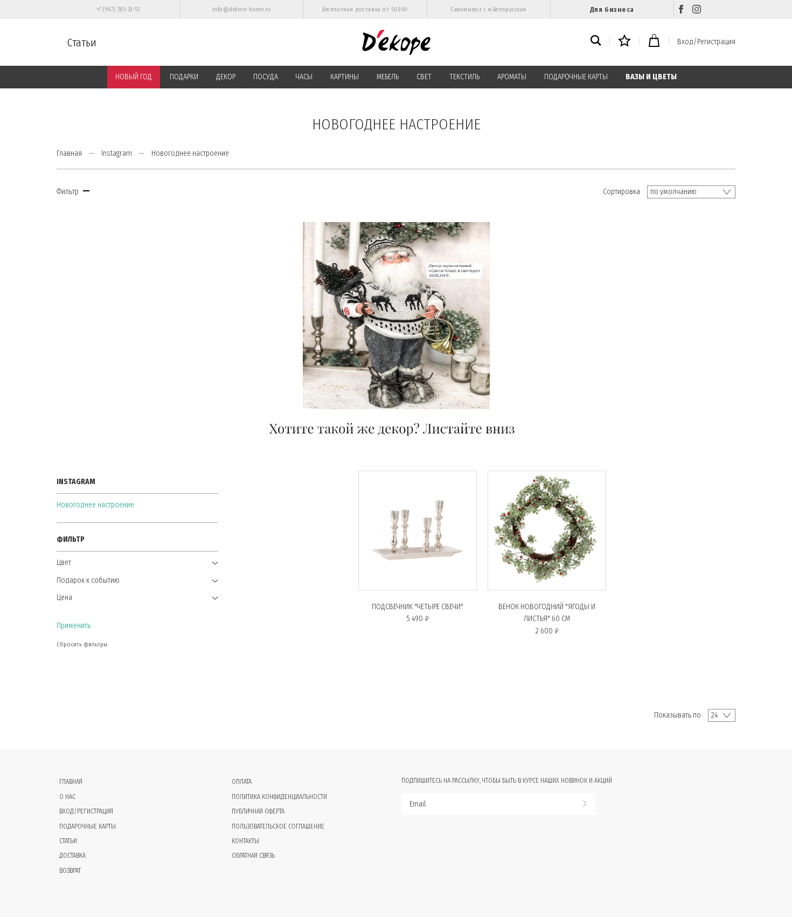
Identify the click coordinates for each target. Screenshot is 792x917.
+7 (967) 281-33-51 (118, 9)
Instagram (116, 153)
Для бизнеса (612, 9)
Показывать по (677, 715)
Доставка (72, 855)
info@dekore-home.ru (241, 9)
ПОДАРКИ (184, 76)
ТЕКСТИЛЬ (464, 76)
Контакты (245, 841)
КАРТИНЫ (344, 76)
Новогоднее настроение (95, 504)
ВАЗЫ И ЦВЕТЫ (651, 76)
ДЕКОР (225, 76)
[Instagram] (697, 9)
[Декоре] (396, 42)
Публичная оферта (258, 811)
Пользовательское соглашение (278, 826)
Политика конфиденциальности (279, 797)
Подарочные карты (87, 826)
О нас (67, 797)
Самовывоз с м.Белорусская (488, 9)
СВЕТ (424, 76)
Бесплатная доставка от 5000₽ (364, 9)
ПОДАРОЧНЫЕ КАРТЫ (576, 76)
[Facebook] (681, 9)
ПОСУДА (265, 76)
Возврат (70, 870)
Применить (74, 625)
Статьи (81, 42)
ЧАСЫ (304, 76)
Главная (69, 153)
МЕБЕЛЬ (388, 76)
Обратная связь (253, 855)
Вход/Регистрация (706, 41)
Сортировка (621, 191)
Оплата (242, 781)
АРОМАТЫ (511, 76)
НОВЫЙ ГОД (133, 76)
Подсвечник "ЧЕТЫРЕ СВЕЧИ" (417, 606)
